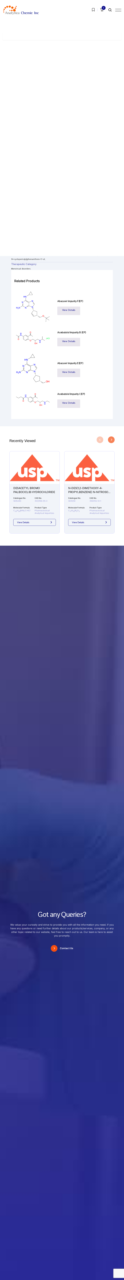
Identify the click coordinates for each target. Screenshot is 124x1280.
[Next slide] (111, 439)
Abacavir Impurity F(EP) (70, 301)
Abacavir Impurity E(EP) (70, 363)
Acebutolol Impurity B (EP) (71, 332)
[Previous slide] (100, 439)
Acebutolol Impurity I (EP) (71, 393)
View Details (68, 310)
